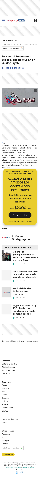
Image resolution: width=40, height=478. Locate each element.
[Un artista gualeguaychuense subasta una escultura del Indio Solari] (6, 255)
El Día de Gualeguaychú (21, 237)
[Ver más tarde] (3, 68)
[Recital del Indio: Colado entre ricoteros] (6, 292)
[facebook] (11, 68)
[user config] (35, 20)
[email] (19, 68)
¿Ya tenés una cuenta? (20, 221)
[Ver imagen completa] (35, 90)
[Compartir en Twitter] (15, 68)
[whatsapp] (7, 68)
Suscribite (20, 215)
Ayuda (32, 467)
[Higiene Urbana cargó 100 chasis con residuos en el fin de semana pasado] (6, 309)
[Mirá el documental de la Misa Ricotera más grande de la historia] (6, 275)
